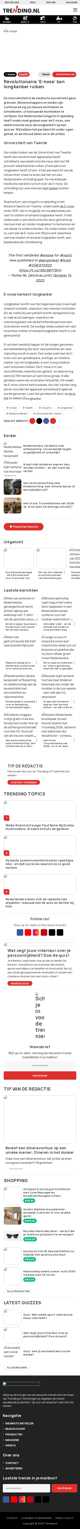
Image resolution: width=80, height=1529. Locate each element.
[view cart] (61, 10)
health (29, 407)
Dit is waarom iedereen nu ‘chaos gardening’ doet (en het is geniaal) (58, 665)
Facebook (46, 421)
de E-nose (67, 206)
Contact (12, 1463)
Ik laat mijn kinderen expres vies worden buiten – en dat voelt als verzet (46, 468)
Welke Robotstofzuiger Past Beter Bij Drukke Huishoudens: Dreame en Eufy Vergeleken (40, 827)
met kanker (50, 188)
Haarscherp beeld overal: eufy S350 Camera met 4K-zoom (49, 1273)
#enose (46, 255)
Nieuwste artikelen (19, 1423)
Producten (13, 1434)
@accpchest (48, 260)
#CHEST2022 (40, 265)
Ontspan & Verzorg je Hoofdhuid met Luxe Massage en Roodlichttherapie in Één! (46, 1193)
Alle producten (18, 1291)
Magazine (71, 2)
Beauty (25, 22)
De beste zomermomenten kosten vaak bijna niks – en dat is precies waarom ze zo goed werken (39, 864)
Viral (33, 2)
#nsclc (66, 255)
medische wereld (18, 413)
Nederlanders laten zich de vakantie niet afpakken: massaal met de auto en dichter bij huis (40, 902)
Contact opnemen (24, 782)
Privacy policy (64, 1518)
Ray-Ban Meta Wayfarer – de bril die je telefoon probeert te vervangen (49, 1232)
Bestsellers (12, 2)
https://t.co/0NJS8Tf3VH (40, 270)
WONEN (6, 22)
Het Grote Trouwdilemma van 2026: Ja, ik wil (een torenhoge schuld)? (49, 505)
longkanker (66, 407)
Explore (50, 2)
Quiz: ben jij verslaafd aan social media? (46, 1353)
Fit (59, 22)
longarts (46, 407)
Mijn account (15, 1429)
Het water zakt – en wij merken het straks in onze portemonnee (57, 627)
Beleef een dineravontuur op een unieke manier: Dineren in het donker (40, 1150)
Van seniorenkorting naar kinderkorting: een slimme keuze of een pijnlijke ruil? (49, 486)
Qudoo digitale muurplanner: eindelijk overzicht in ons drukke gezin (47, 1213)
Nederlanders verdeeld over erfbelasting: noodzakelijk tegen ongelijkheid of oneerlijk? (47, 449)
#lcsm (65, 260)
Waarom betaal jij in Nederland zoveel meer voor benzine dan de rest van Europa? (20, 665)
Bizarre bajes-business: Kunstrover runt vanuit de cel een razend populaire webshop (21, 627)
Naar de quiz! (20, 983)
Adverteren (13, 1468)
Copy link (32, 421)
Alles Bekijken (17, 1367)
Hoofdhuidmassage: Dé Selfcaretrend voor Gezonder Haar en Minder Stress (19, 575)
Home (11, 74)
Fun (75, 22)
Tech (43, 22)
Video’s (10, 1445)
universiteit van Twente (48, 413)
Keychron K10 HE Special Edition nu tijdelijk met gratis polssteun (48, 1253)
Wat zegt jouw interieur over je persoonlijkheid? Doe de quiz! (45, 1334)
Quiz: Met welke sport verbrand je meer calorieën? (48, 1316)
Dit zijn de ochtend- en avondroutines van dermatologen (50, 575)
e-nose (13, 407)
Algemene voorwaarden (36, 1518)
